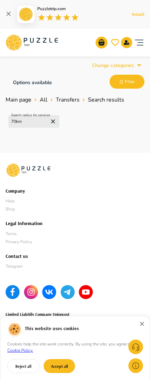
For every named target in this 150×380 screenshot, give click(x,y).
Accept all (59, 366)
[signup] (126, 42)
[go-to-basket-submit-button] (101, 43)
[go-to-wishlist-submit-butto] (115, 43)
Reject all (23, 366)
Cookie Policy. (20, 350)
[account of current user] (139, 42)
